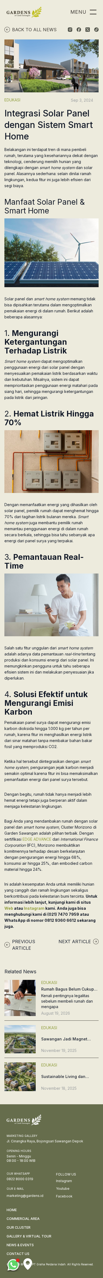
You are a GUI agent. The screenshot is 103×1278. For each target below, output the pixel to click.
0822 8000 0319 (20, 1179)
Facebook (64, 1196)
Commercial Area (23, 1219)
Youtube (62, 1188)
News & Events (20, 1245)
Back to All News (34, 29)
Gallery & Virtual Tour (29, 1236)
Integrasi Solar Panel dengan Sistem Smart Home (48, 125)
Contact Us (18, 1254)
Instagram (34, 908)
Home (12, 1210)
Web (9, 908)
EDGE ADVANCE (37, 839)
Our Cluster (18, 1227)
